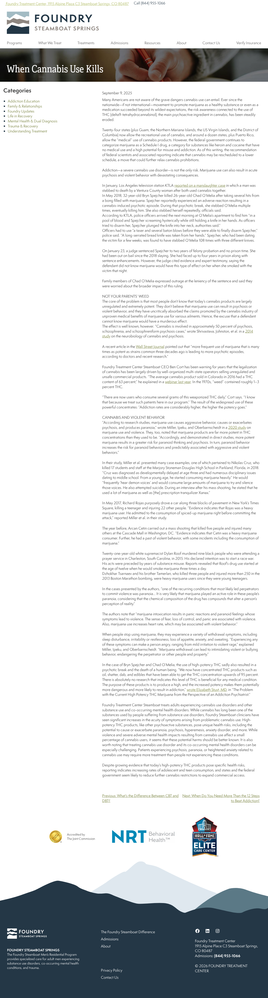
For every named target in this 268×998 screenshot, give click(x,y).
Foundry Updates (21, 111)
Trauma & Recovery (23, 126)
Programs (14, 42)
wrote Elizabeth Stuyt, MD (207, 689)
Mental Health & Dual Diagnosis (32, 121)
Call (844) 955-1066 (149, 3)
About (181, 42)
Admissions (119, 42)
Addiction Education (24, 101)
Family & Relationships (25, 106)
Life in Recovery (20, 116)
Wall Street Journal (150, 346)
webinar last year (178, 381)
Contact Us (211, 42)
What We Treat (49, 42)
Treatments (85, 42)
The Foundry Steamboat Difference (128, 931)
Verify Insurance (248, 42)
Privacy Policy (111, 970)
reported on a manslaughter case (199, 185)
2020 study (237, 427)
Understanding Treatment (27, 131)
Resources (152, 42)
